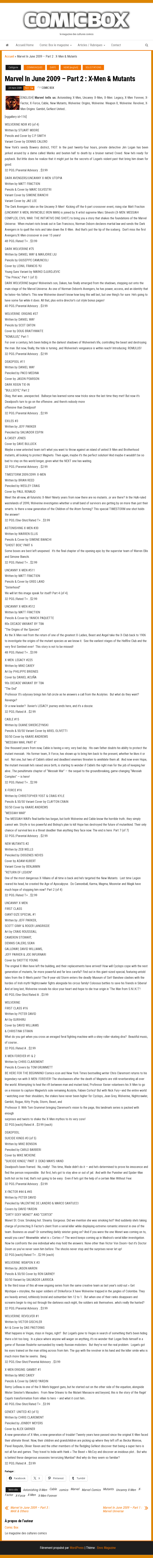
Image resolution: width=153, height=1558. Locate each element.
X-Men (31, 1495)
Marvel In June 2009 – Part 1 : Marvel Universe (122, 1509)
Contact (116, 45)
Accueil (9, 56)
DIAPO (53, 67)
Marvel (75, 1489)
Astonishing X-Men (35, 1490)
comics (63, 1490)
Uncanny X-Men (126, 1490)
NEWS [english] (71, 67)
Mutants (108, 1489)
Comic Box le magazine (55, 45)
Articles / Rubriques (90, 45)
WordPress (77, 1548)
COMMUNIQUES (34, 67)
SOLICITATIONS (93, 67)
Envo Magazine (106, 1548)
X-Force (20, 1496)
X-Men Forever (47, 1496)
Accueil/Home (25, 45)
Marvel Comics (91, 1490)
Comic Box (48, 87)
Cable (53, 1489)
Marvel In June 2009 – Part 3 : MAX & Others (29, 1509)
